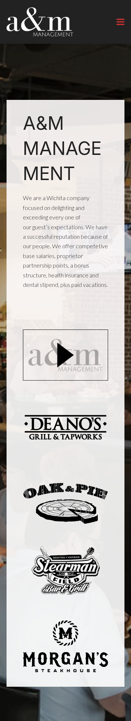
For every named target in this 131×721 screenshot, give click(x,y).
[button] (120, 22)
